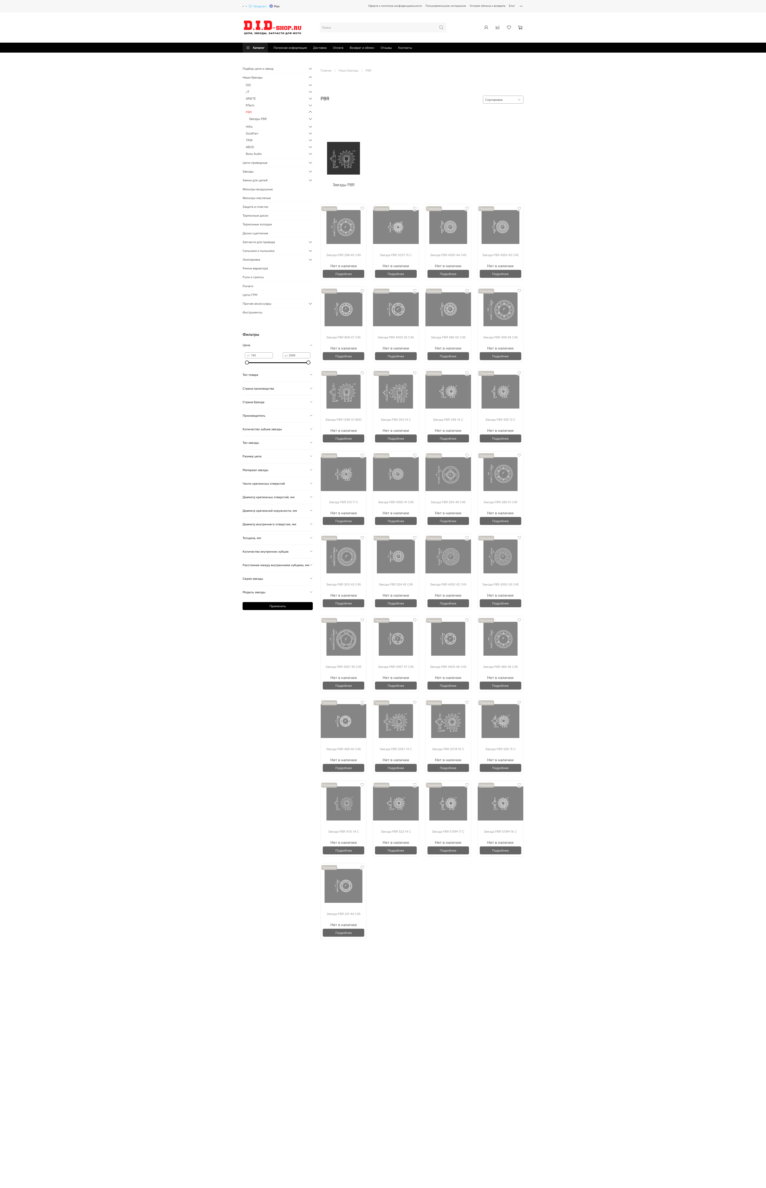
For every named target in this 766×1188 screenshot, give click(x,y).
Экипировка (251, 259)
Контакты (405, 48)
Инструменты (252, 312)
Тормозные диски (255, 215)
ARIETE (251, 98)
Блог (512, 6)
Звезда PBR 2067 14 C (396, 749)
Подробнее (343, 274)
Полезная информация (290, 48)
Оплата (338, 48)
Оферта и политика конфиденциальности (395, 6)
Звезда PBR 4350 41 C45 (396, 502)
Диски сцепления (255, 233)
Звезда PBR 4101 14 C (343, 831)
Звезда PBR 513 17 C (343, 502)
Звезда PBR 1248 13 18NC (343, 420)
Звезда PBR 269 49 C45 (448, 502)
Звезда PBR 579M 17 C (448, 831)
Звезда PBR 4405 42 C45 (396, 337)
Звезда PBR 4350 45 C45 (500, 255)
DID (248, 85)
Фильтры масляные (257, 198)
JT (247, 92)
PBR (249, 112)
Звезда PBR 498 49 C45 (500, 337)
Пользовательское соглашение (445, 6)
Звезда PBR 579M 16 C (500, 831)
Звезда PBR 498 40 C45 (343, 749)
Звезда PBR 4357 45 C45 (343, 667)
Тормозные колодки (257, 224)
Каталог (259, 48)
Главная (326, 70)
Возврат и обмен (362, 48)
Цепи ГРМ (250, 295)
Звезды (248, 171)
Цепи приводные (255, 163)
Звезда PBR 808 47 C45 (343, 337)
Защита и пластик (255, 207)
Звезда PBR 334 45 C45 (396, 584)
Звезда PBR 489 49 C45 (500, 667)
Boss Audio (254, 154)
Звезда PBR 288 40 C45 (343, 255)
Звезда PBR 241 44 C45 (343, 914)
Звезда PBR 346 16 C (448, 420)
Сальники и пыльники (258, 251)
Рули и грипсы (253, 277)
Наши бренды (348, 70)
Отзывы (386, 48)
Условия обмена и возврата (487, 6)
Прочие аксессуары (257, 304)
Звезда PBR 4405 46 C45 (448, 667)
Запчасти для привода (259, 242)
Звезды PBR (258, 119)
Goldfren (252, 133)
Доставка (320, 48)
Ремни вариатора (255, 268)
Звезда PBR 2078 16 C (448, 749)
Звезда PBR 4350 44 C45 (448, 255)
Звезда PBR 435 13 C (500, 420)
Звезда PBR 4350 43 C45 (500, 584)
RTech (250, 105)
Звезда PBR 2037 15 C (396, 255)
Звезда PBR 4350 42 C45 (448, 584)
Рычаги (248, 286)
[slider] (247, 363)
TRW (249, 140)
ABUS (250, 147)
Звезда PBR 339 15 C (500, 749)
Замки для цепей (255, 180)
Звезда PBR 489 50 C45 (448, 337)
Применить (277, 606)
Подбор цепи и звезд (258, 69)
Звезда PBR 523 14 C (396, 831)
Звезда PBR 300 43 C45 (343, 584)
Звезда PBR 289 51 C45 (500, 502)
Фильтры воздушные (258, 189)
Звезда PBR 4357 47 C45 (396, 667)
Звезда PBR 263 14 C (396, 420)
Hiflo (249, 127)
